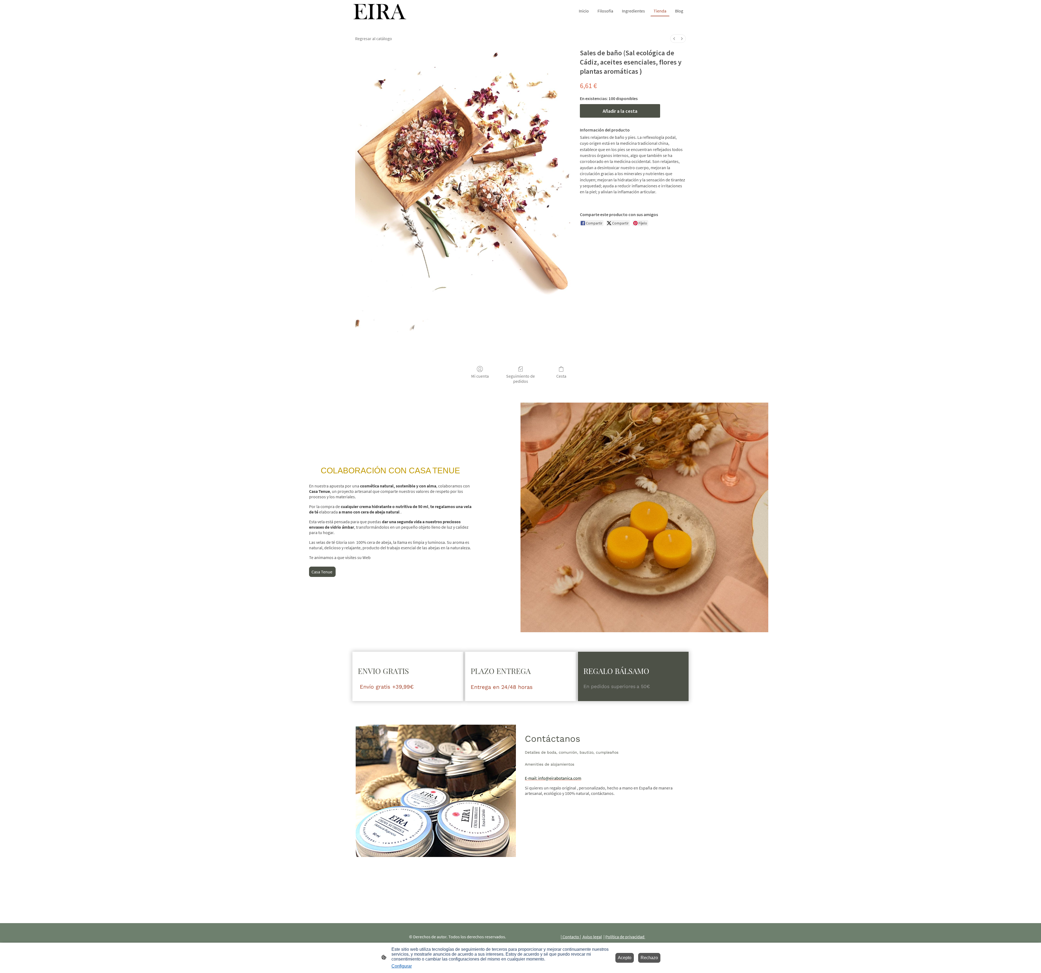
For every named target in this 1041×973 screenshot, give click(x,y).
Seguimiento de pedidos (520, 378)
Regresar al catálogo (373, 38)
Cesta (561, 376)
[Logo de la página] (379, 11)
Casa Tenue (322, 571)
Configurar (401, 966)
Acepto (624, 957)
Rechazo (649, 957)
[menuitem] (674, 39)
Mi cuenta (480, 376)
